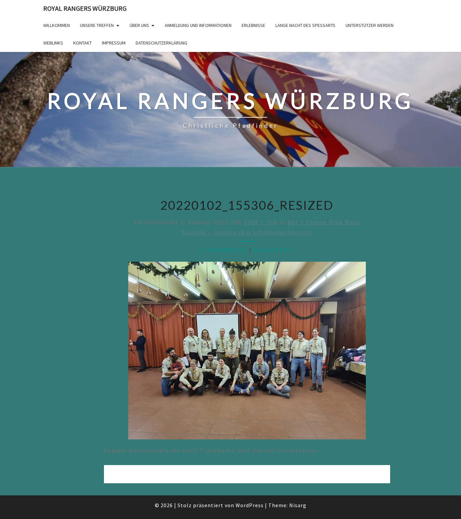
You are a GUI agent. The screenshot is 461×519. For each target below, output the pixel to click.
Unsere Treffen (97, 25)
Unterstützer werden (370, 25)
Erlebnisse (253, 25)
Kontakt (82, 43)
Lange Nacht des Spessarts (305, 25)
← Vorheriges (222, 250)
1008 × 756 (260, 222)
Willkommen (56, 25)
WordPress (250, 505)
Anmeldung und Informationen (198, 25)
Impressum (114, 43)
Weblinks (53, 43)
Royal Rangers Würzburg (85, 8)
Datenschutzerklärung (161, 43)
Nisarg (297, 505)
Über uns (139, 25)
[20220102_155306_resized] (247, 353)
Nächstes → (275, 250)
